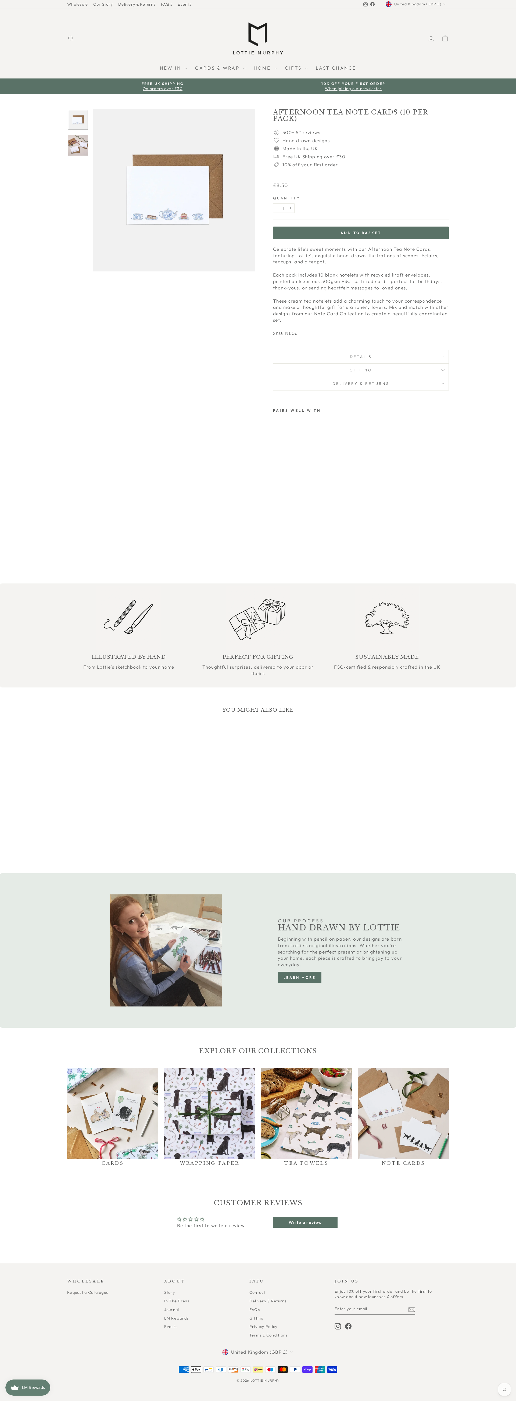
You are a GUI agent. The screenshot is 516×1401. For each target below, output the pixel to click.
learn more (300, 977)
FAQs (254, 1309)
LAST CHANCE (336, 68)
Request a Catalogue (88, 1292)
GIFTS (294, 68)
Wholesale (77, 4)
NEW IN (171, 68)
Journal (171, 1309)
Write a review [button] (305, 1222)
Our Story (103, 4)
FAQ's (166, 4)
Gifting (361, 370)
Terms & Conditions (268, 1335)
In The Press (176, 1301)
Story (169, 1292)
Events (184, 4)
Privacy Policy (263, 1326)
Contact (257, 1292)
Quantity (286, 198)
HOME (263, 68)
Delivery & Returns (137, 4)
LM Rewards (176, 1318)
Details (361, 356)
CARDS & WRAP (218, 68)
